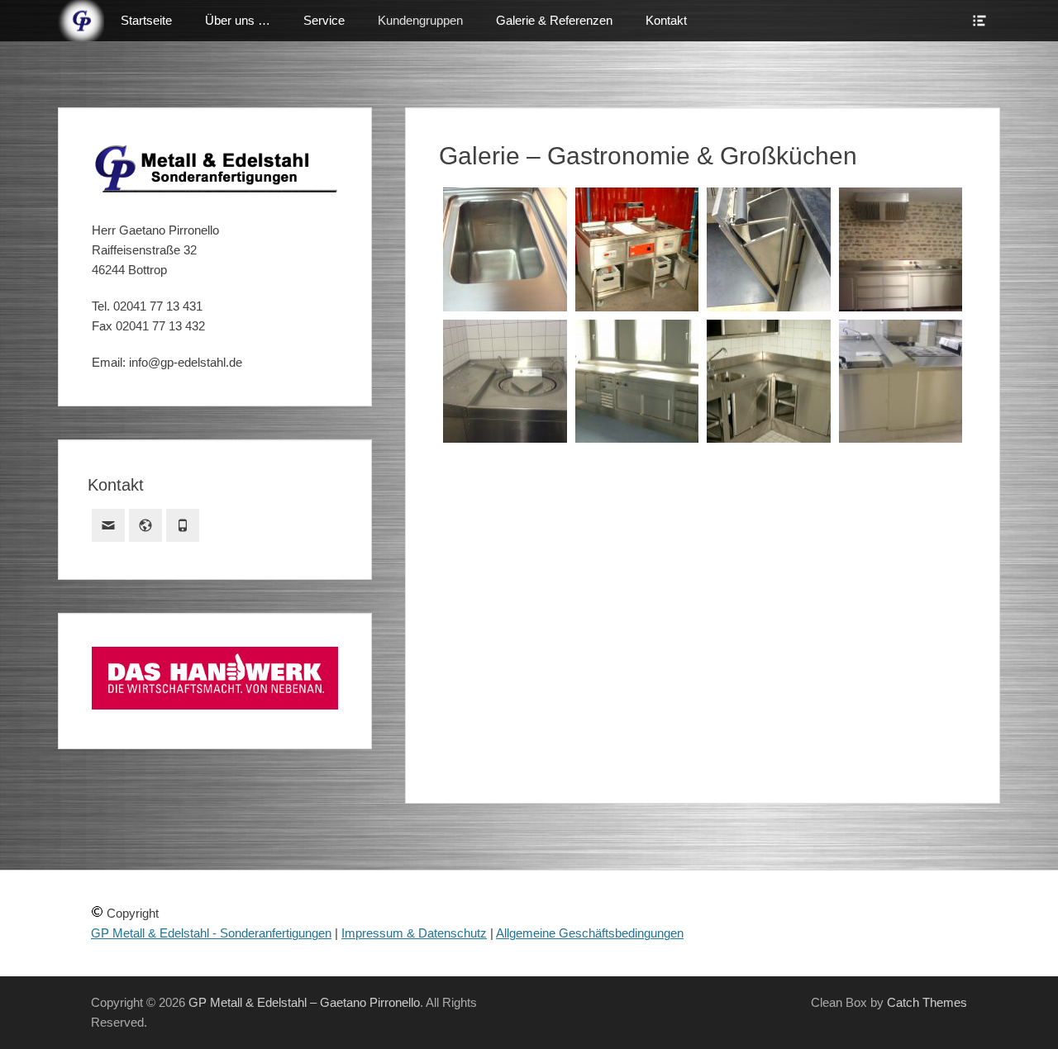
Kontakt (666, 20)
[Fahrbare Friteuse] (637, 249)
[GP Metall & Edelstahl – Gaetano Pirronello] (81, 20)
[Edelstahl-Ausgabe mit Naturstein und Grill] (901, 497)
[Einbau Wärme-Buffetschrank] (505, 699)
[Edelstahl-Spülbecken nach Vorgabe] (901, 598)
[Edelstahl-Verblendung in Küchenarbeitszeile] (901, 382)
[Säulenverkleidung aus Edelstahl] (637, 598)
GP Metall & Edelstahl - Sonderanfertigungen (211, 933)
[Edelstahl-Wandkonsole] (505, 598)
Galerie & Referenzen (554, 20)
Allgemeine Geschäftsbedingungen (590, 933)
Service (324, 20)
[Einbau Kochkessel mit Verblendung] (505, 497)
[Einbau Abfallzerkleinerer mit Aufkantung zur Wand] (505, 382)
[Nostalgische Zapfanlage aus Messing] (637, 699)
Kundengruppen (420, 20)
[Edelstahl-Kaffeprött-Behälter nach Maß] (769, 249)
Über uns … (237, 20)
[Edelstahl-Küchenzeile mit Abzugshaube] (901, 249)
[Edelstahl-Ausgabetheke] (637, 497)
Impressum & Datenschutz (414, 933)
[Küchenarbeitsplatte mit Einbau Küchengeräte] (637, 382)
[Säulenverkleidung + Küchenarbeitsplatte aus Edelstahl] (769, 598)
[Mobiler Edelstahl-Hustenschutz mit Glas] (769, 497)
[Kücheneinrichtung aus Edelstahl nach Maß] (769, 382)
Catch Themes (927, 1002)
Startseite (146, 20)
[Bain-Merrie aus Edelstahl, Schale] (505, 249)
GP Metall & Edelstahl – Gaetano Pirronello (304, 1002)
